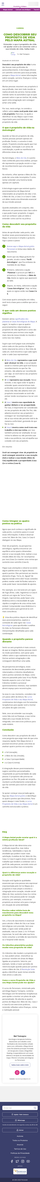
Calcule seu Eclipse (23, 10)
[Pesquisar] (35, 1108)
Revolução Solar (28, 969)
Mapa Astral (8, 10)
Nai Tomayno (25, 54)
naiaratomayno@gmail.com (22, 1079)
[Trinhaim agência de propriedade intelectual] (20, 1174)
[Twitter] (17, 1161)
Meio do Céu (21, 158)
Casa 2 (9, 402)
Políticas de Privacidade (20, 1153)
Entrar (21, 1130)
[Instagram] (17, 1072)
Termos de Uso (20, 1149)
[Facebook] (22, 1072)
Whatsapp (21, 1120)
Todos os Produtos (20, 1140)
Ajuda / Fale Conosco (21, 1114)
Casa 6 (9, 427)
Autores (20, 1136)
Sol (8, 380)
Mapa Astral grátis (17, 796)
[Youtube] (28, 1161)
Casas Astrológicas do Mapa (23, 321)
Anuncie (20, 1145)
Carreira (20, 28)
